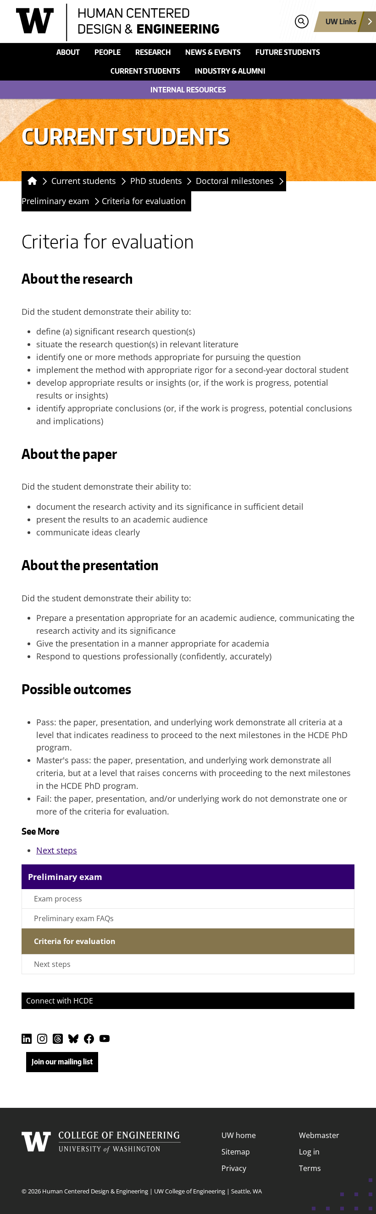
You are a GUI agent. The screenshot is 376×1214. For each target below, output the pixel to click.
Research (153, 52)
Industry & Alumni (230, 71)
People (107, 52)
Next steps (56, 850)
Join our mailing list (62, 1061)
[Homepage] (30, 181)
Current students (145, 71)
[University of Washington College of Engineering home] (101, 1152)
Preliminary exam (55, 200)
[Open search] (301, 21)
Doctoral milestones (235, 180)
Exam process (58, 899)
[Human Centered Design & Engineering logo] (145, 22)
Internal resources (188, 89)
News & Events (213, 52)
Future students (287, 52)
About (68, 52)
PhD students (156, 180)
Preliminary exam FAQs (74, 918)
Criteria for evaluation (144, 200)
